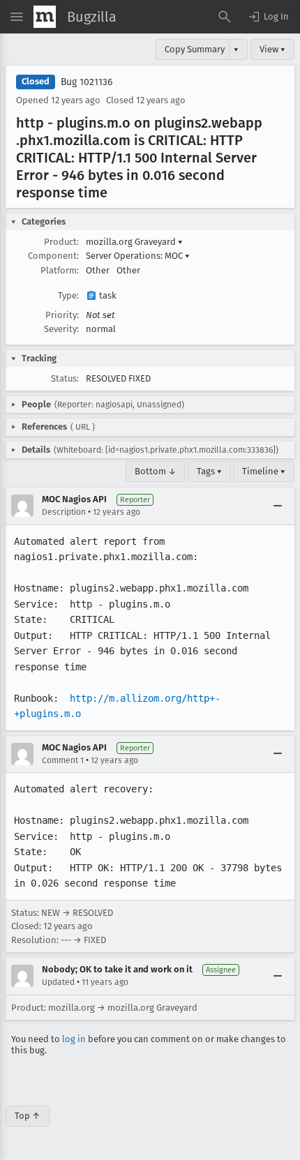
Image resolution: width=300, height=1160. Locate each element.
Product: (61, 241)
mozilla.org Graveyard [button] (134, 241)
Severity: (61, 329)
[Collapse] (278, 506)
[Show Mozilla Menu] (44, 17)
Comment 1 (63, 760)
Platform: (59, 270)
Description (64, 512)
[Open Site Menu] (17, 17)
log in (74, 1039)
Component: (53, 255)
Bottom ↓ (156, 471)
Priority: (62, 315)
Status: (65, 378)
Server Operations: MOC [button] (138, 255)
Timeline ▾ (263, 471)
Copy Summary (195, 49)
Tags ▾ (209, 471)
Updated (58, 982)
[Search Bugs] (224, 17)
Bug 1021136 (86, 82)
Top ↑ (27, 1115)
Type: (68, 295)
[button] (267, 17)
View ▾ (272, 49)
